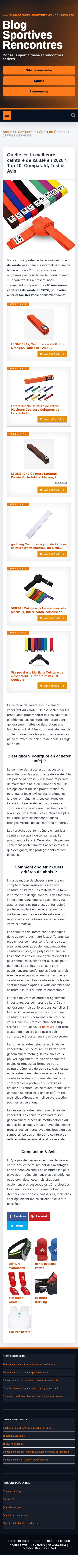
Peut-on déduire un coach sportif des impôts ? (27, 1372)
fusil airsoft (8, 1499)
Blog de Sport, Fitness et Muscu (44, 1541)
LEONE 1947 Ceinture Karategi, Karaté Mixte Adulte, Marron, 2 (34, 475)
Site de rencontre (39, 70)
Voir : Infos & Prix (54, 353)
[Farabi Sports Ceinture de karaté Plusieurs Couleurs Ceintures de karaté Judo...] (39, 387)
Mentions (37, 1545)
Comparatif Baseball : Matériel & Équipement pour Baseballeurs (36, 1451)
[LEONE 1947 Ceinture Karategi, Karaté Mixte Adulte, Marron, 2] (39, 454)
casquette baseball (13, 1443)
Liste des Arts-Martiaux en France (21, 1523)
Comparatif (26, 132)
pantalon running (12, 1491)
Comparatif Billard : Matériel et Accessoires (25, 1459)
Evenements (39, 91)
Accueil (8, 132)
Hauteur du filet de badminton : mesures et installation (31, 1380)
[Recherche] (73, 115)
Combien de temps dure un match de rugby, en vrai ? (30, 1388)
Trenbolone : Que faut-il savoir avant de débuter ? (29, 1364)
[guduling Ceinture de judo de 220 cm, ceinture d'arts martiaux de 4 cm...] (39, 524)
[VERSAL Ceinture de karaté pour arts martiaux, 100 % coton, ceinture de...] (39, 588)
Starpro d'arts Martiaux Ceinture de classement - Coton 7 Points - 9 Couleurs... (37, 676)
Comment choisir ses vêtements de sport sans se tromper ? (34, 1396)
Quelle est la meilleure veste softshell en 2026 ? (28, 1427)
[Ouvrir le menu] (7, 115)
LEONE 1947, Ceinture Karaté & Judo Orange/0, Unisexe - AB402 (38, 346)
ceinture (48, 1027)
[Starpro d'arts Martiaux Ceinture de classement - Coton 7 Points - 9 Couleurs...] (39, 653)
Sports (39, 81)
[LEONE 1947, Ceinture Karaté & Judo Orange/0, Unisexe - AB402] (39, 324)
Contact (50, 1547)
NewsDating (57, 1545)
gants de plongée (12, 1507)
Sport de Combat (52, 132)
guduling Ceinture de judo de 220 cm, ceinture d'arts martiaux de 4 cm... (39, 546)
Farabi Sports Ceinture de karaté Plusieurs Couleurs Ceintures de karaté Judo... (35, 409)
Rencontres (31, 1547)
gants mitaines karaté (14, 1435)
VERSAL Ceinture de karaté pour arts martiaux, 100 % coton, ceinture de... (38, 610)
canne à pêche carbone (15, 1515)
